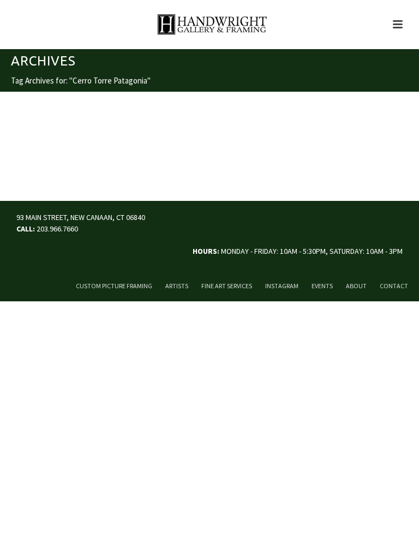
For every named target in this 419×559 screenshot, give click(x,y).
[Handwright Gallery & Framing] (209, 24)
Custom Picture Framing (114, 286)
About (356, 286)
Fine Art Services (226, 286)
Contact (394, 286)
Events (322, 286)
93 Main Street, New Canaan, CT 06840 (80, 217)
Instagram (281, 286)
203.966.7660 (57, 229)
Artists (176, 286)
